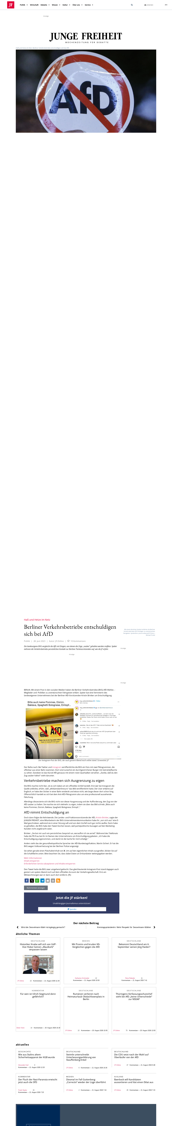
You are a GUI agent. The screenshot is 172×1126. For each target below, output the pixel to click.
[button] (131, 4)
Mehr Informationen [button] (33, 858)
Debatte (44, 5)
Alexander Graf (23, 1065)
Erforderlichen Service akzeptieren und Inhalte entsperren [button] (49, 863)
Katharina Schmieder (82, 978)
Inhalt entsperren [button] (31, 861)
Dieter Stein (20, 1028)
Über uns (76, 5)
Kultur (65, 5)
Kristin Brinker (102, 817)
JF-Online (20, 981)
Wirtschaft (34, 5)
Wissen (55, 5)
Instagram (56, 767)
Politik (22, 5)
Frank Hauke (22, 1090)
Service (88, 5)
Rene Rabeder (130, 978)
